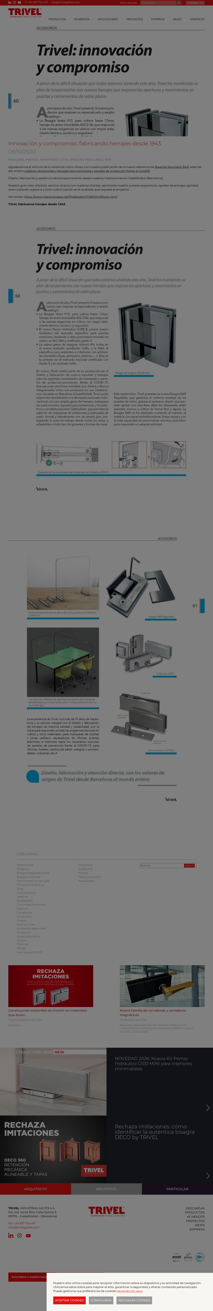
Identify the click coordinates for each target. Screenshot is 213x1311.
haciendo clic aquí (129, 1291)
